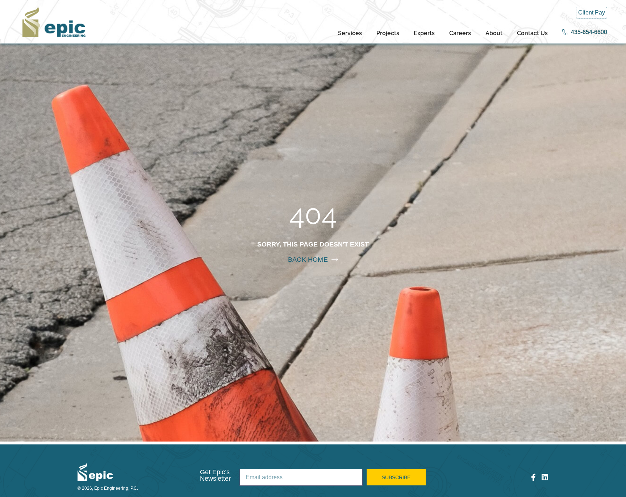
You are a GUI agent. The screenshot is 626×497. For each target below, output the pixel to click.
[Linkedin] (544, 477)
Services (350, 33)
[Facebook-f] (533, 477)
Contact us (532, 33)
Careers (460, 33)
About (493, 33)
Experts (424, 33)
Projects (387, 33)
